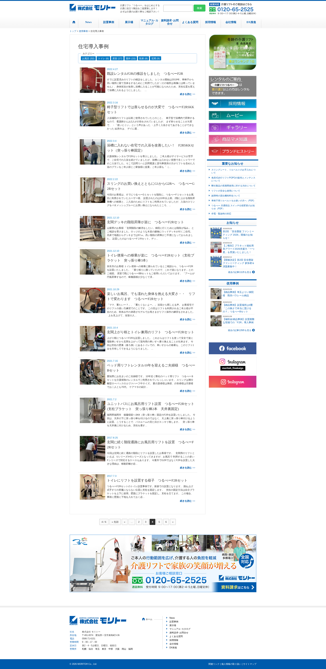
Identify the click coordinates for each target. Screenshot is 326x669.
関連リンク (214, 664)
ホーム (149, 619)
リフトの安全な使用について (225, 190)
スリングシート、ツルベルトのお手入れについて (233, 171)
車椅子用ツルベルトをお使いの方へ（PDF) (232, 200)
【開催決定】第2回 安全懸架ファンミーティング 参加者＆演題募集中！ (238, 263)
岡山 (124, 649)
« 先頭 (115, 522)
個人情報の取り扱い (231, 664)
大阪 (117, 649)
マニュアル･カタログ (149, 22)
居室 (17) (117, 58)
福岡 (130, 649)
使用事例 (83, 31)
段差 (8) (143, 58)
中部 (110, 649)
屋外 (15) (131, 58)
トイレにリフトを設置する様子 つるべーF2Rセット (149, 480)
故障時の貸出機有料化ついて (225, 195)
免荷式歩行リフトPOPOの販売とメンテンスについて (233, 179)
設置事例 (108, 22)
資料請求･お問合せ (170, 22)
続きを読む (186, 94)
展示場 (129, 22)
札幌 (84, 649)
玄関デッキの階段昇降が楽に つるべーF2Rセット (145, 222)
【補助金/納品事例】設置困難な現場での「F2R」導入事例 (238, 321)
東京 (104, 649)
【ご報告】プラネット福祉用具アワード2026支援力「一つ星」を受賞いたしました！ (238, 249)
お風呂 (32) (88, 58)
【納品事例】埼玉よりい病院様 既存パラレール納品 (238, 294)
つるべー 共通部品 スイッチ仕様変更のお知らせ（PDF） (233, 207)
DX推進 (251, 22)
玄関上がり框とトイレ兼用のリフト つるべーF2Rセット (150, 332)
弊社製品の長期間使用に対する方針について (233, 185)
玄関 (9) (155, 58)
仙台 (91, 649)
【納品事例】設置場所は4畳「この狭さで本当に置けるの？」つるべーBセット (238, 308)
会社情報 (230, 22)
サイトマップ (249, 664)
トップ (73, 31)
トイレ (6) (103, 58)
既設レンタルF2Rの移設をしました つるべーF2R (145, 73)
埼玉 (97, 649)
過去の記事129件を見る (239, 330)
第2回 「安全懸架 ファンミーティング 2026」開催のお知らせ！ (238, 234)
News (88, 22)
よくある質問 (190, 22)
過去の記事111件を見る (239, 272)
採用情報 (210, 22)
